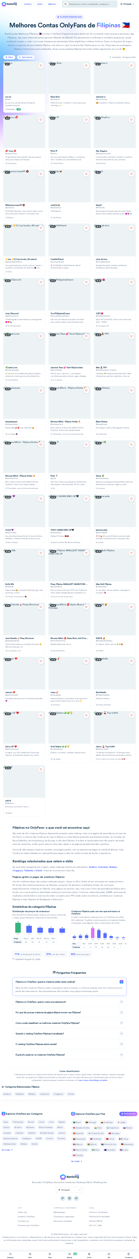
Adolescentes (10, 1144)
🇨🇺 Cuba (124, 1150)
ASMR (39, 1138)
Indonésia (103, 867)
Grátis (39, 4)
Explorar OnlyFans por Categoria (23, 1114)
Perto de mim (129, 1114)
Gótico (7, 1127)
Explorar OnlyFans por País (90, 1114)
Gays (6, 1122)
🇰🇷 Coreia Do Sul (96, 1133)
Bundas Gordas (47, 1133)
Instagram (26, 1138)
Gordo (34, 1144)
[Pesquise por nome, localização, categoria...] (65, 4)
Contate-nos (23, 1221)
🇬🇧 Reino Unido (80, 1150)
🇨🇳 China (110, 1139)
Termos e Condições (98, 1212)
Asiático (93, 867)
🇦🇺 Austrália (109, 1150)
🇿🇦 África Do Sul (108, 1144)
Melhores (52, 4)
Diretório (28, 4)
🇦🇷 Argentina (112, 1128)
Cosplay (7, 1133)
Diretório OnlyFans (26, 1216)
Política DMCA (95, 1221)
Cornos (49, 1138)
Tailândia (28, 870)
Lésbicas (19, 1133)
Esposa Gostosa (10, 1138)
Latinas (62, 1133)
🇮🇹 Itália (95, 1150)
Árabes (24, 1144)
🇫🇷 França (123, 1139)
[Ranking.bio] (69, 1176)
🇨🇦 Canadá (78, 1155)
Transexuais (18, 1122)
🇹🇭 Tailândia (95, 1139)
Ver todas (6, 1150)
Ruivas (31, 1122)
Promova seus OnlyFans (28, 1225)
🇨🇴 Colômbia (107, 1122)
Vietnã (38, 870)
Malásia (113, 867)
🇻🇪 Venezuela (79, 1139)
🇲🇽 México (78, 1144)
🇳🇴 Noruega (114, 1133)
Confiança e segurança (64, 1216)
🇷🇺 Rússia (127, 1128)
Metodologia (59, 1212)
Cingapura (17, 870)
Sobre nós (22, 1212)
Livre (51, 1122)
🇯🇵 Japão (121, 1122)
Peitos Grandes (45, 1127)
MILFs (60, 1127)
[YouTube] (76, 1198)
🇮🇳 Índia (98, 1128)
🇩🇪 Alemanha (127, 1144)
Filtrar (10, 57)
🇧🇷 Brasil (77, 1122)
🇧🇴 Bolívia (91, 1144)
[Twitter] (62, 1198)
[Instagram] (69, 1198)
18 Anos (18, 1127)
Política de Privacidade (99, 1216)
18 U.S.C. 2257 (95, 1225)
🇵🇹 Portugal (91, 1122)
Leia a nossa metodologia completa (92, 1080)
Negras (62, 1122)
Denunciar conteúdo (63, 1221)
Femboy (61, 1138)
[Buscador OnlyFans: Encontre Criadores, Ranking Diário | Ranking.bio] (9, 3)
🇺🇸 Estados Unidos (81, 1128)
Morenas (30, 1127)
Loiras (41, 1122)
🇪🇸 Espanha (78, 1133)
